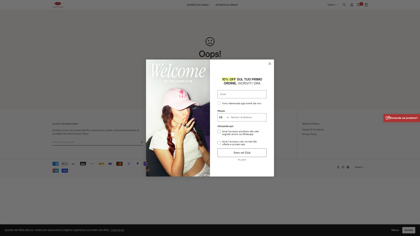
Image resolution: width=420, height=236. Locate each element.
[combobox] (224, 117)
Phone (221, 110)
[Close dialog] (270, 64)
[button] (401, 118)
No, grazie (242, 159)
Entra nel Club (242, 153)
